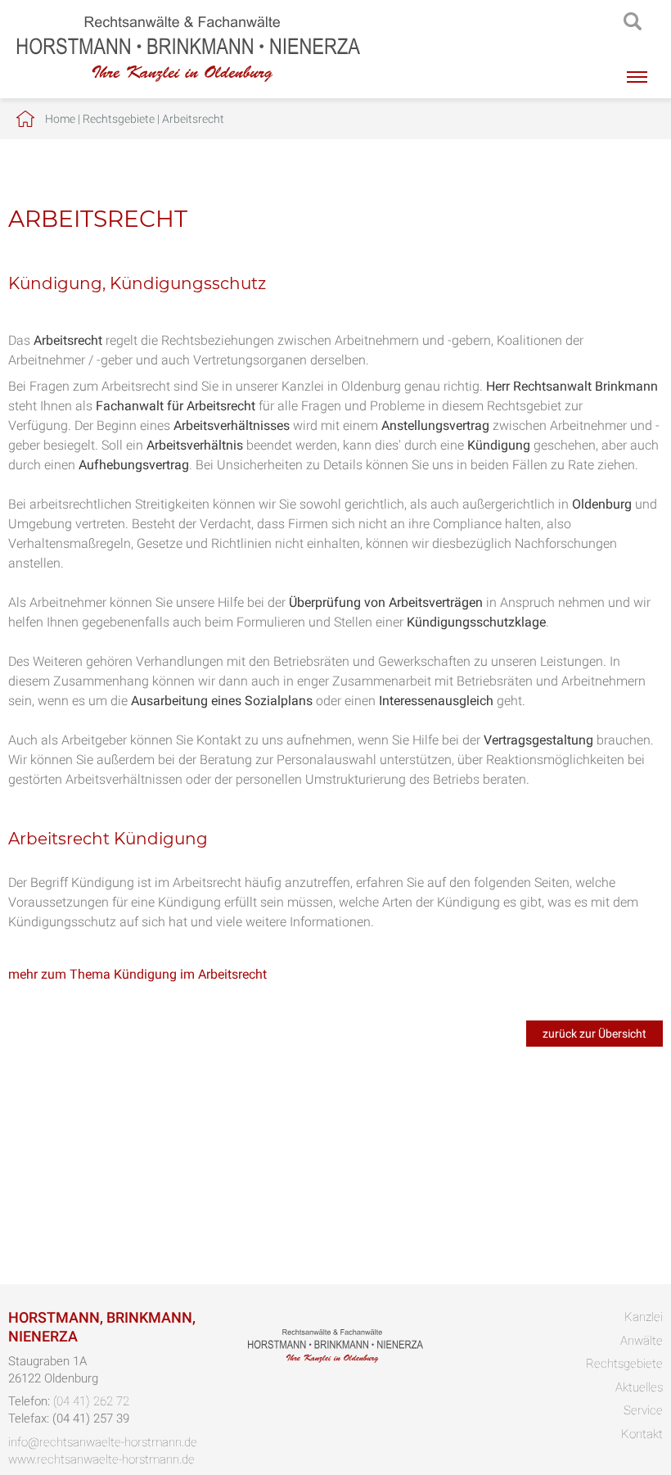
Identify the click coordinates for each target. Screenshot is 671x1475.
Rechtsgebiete (119, 118)
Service (643, 1410)
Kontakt (642, 1434)
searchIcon (632, 22)
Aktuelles (639, 1387)
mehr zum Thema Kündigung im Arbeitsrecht (137, 974)
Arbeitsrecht (193, 118)
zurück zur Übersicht (594, 1033)
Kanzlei (643, 1317)
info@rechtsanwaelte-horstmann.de (102, 1442)
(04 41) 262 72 (91, 1401)
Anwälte (641, 1340)
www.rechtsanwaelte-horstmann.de (101, 1459)
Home (60, 118)
